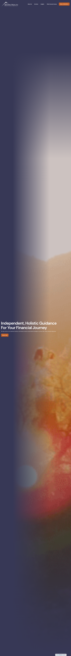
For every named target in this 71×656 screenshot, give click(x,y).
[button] (29, 4)
